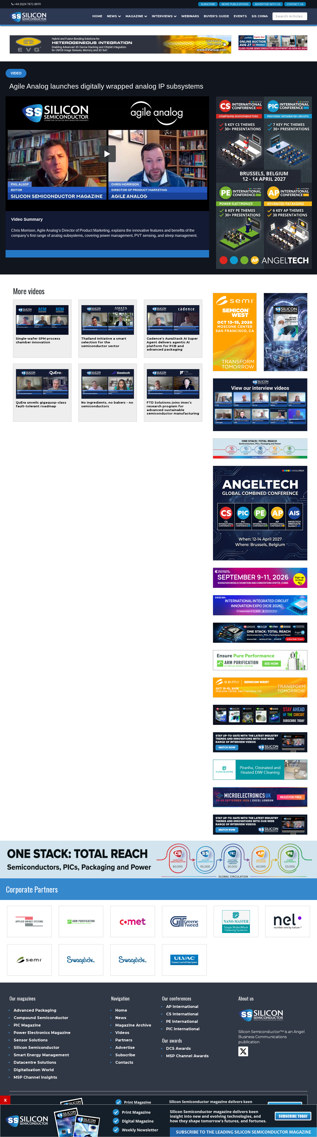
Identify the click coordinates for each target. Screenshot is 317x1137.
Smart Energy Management (41, 1055)
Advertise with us (267, 4)
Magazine (135, 16)
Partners (123, 1040)
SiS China (260, 16)
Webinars (190, 16)
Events (240, 16)
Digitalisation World (34, 1070)
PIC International (183, 1029)
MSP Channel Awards (187, 1056)
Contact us (295, 4)
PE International (182, 1021)
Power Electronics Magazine (42, 1032)
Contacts (124, 1062)
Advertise (125, 1047)
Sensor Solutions (31, 1040)
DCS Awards (178, 1048)
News (112, 16)
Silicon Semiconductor (36, 1047)
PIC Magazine (27, 1025)
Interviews (163, 16)
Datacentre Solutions (35, 1062)
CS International (182, 1014)
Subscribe (208, 4)
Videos (122, 1032)
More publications (235, 4)
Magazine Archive (133, 1025)
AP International (182, 1006)
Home (97, 16)
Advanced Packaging (35, 1010)
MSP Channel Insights (35, 1077)
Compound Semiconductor (41, 1018)
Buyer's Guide (216, 16)
